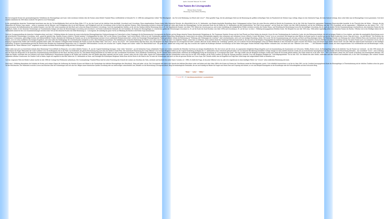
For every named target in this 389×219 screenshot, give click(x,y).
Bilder (201, 71)
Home (187, 71)
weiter (194, 71)
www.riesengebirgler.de (208, 77)
